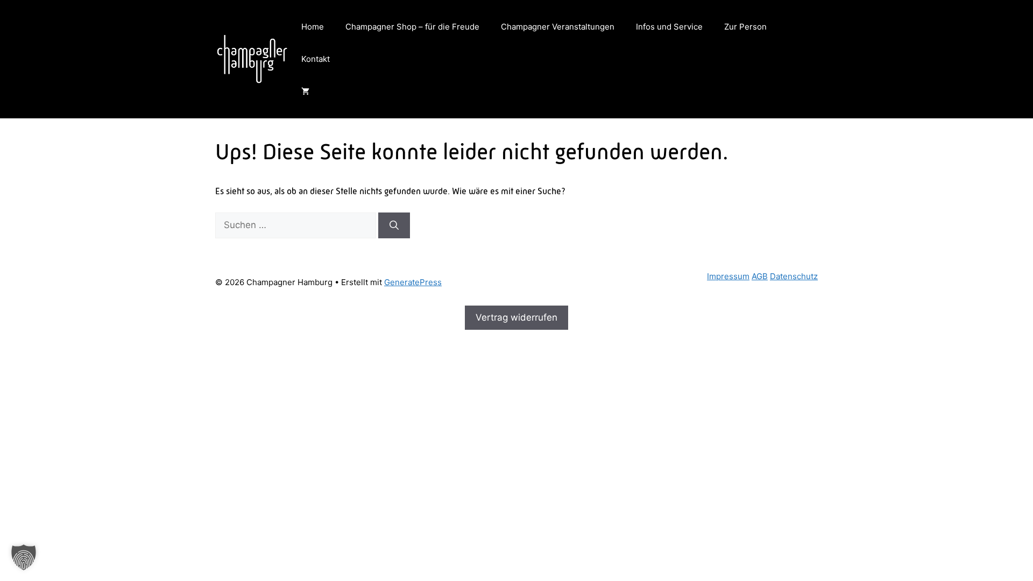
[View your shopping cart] (305, 91)
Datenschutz (794, 276)
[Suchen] (394, 225)
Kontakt (315, 59)
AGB (760, 276)
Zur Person (745, 27)
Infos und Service (669, 27)
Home (312, 27)
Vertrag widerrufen (516, 317)
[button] (23, 557)
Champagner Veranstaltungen (557, 27)
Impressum (728, 276)
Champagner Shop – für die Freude (412, 27)
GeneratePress (413, 282)
